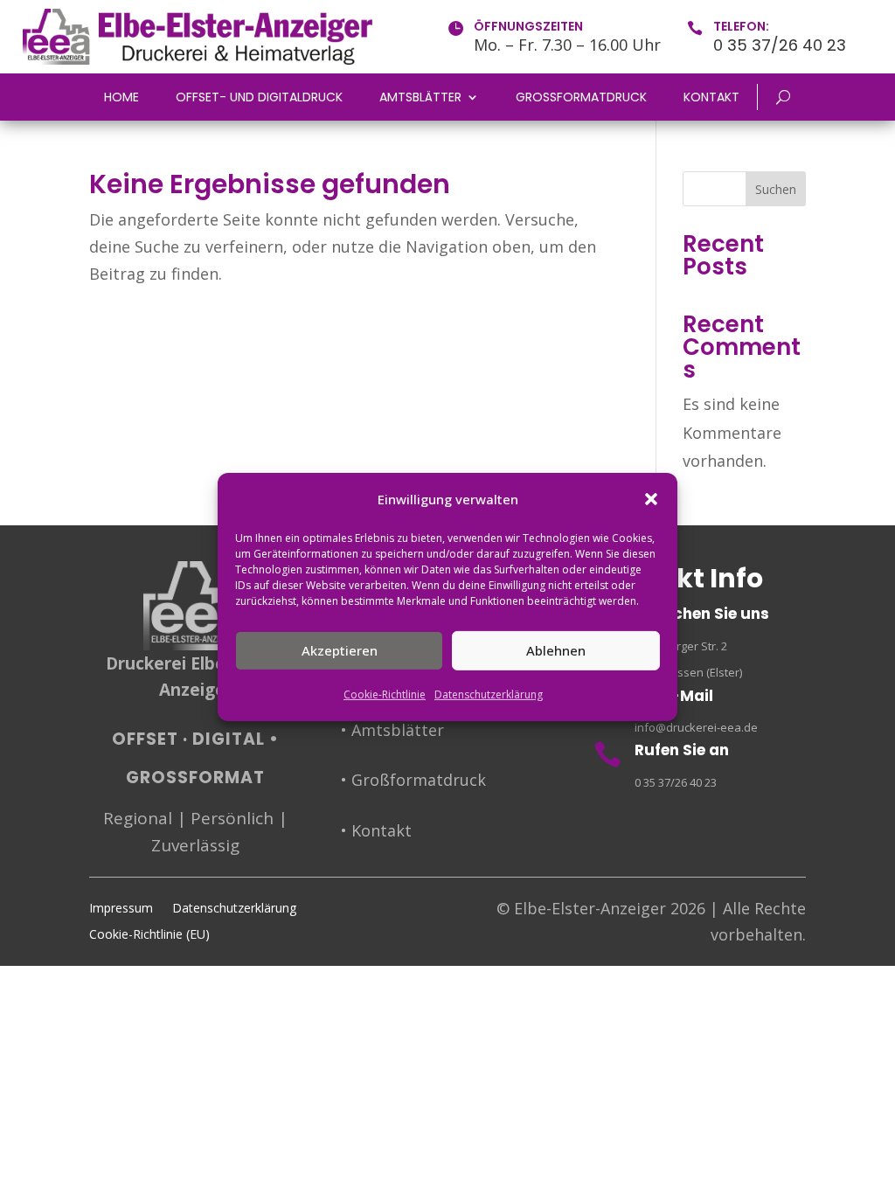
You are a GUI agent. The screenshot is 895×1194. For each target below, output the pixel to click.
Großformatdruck (581, 98)
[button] (651, 499)
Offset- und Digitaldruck (259, 98)
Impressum (121, 909)
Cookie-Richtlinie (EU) (149, 935)
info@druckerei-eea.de (696, 727)
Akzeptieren (340, 650)
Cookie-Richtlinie (384, 694)
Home (121, 98)
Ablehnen (556, 650)
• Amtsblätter (392, 729)
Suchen (775, 189)
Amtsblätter (420, 98)
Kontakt (711, 98)
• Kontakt (376, 830)
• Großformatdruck (413, 779)
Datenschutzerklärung (488, 694)
